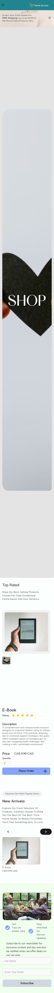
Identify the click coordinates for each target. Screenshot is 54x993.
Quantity (6, 758)
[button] (3, 5)
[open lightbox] (6, 660)
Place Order (26, 771)
